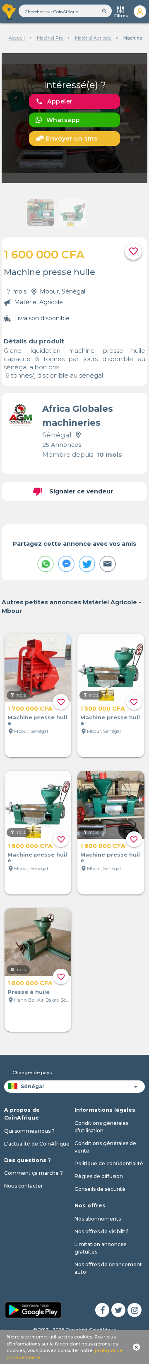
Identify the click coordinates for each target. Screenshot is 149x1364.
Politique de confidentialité (108, 1163)
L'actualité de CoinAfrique (37, 1144)
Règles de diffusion (98, 1176)
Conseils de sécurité (99, 1189)
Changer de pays (32, 1072)
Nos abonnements (97, 1219)
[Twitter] (118, 1310)
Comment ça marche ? (33, 1173)
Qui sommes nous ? (29, 1131)
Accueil (17, 38)
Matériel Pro (50, 38)
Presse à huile (28, 992)
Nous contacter (23, 1186)
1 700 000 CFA (30, 708)
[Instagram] (134, 1310)
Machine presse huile (37, 720)
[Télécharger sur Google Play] (33, 1309)
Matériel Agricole (93, 38)
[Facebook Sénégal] (102, 1310)
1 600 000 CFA (30, 846)
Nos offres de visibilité (101, 1231)
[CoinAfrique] (9, 11)
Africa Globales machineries (77, 416)
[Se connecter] (139, 11)
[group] (75, 118)
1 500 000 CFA (102, 708)
